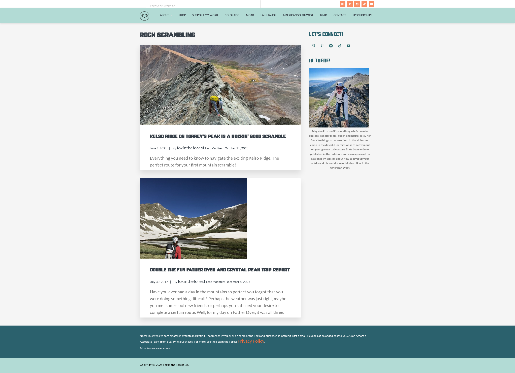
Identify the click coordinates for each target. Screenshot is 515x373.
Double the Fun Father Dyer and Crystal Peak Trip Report (220, 270)
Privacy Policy (251, 341)
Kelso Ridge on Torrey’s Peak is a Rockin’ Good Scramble (218, 136)
